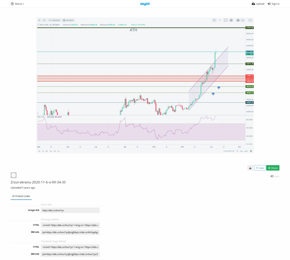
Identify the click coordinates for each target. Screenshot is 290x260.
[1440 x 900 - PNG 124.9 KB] (250, 168)
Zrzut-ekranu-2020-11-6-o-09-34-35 (38, 182)
